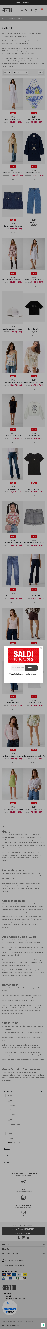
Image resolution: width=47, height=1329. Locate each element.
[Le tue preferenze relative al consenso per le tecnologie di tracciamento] (43, 1325)
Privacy (33, 674)
